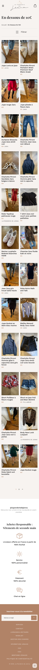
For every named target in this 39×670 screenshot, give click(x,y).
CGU (19, 651)
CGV (19, 648)
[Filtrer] (17, 33)
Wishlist (19, 635)
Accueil (4, 25)
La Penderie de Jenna (22, 664)
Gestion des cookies (19, 639)
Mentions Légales (19, 655)
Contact (19, 628)
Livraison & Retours (19, 632)
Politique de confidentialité (19, 659)
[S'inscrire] (34, 618)
